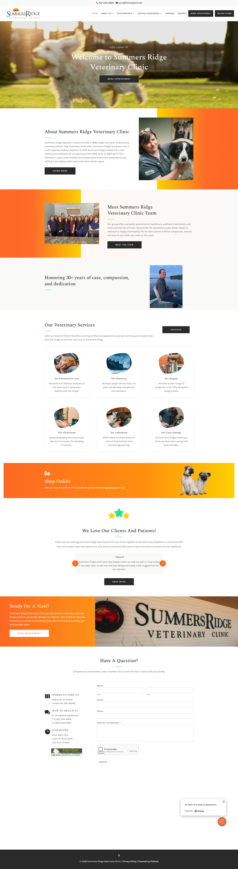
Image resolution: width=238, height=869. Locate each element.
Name (100, 685)
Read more (119, 582)
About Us (106, 13)
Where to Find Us (65, 695)
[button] (222, 821)
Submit (103, 761)
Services (176, 330)
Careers (170, 13)
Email (100, 699)
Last (148, 694)
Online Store (224, 13)
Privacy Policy (129, 861)
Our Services (124, 13)
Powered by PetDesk (148, 861)
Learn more (60, 171)
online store (111, 487)
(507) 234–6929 (63, 719)
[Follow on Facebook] (119, 855)
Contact (182, 13)
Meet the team (124, 245)
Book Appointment (201, 13)
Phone (100, 711)
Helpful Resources (148, 13)
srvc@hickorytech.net (66, 715)
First (99, 694)
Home (95, 13)
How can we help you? (109, 722)
